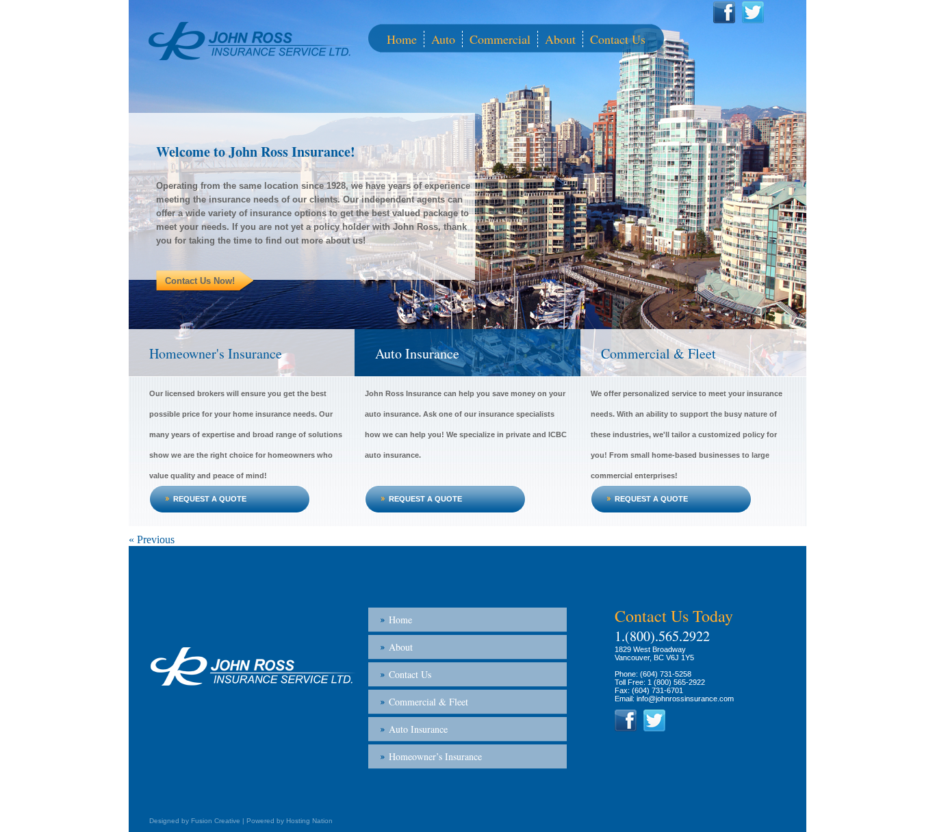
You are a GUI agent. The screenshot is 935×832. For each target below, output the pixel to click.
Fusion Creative (215, 820)
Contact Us (617, 39)
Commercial (500, 39)
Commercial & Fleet (658, 353)
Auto (443, 39)
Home (402, 39)
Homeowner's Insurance (215, 353)
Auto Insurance (417, 353)
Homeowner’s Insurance (435, 756)
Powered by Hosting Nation (289, 820)
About (560, 39)
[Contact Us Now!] (315, 260)
